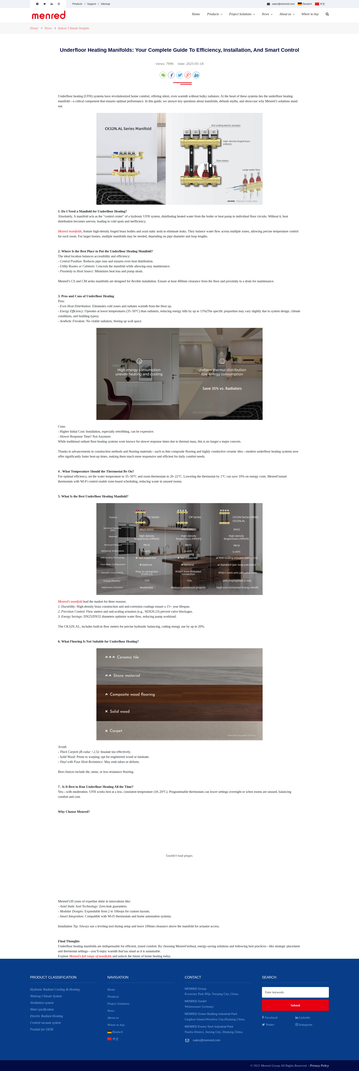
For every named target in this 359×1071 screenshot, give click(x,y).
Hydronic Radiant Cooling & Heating (55, 989)
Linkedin (304, 1017)
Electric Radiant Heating (46, 1016)
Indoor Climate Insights (73, 28)
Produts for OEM (41, 1029)
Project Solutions (240, 14)
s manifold (75, 601)
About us (285, 14)
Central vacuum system (45, 1022)
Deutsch (307, 3)
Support (91, 3)
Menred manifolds (70, 231)
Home (196, 14)
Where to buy (310, 14)
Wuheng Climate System (46, 996)
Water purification (42, 1009)
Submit (295, 1005)
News (265, 14)
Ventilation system (42, 1002)
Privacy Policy (319, 1065)
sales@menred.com (283, 3)
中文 (322, 3)
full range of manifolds (97, 956)
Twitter (269, 1024)
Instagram (305, 1024)
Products (77, 3)
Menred (74, 956)
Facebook (271, 1017)
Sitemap (105, 3)
